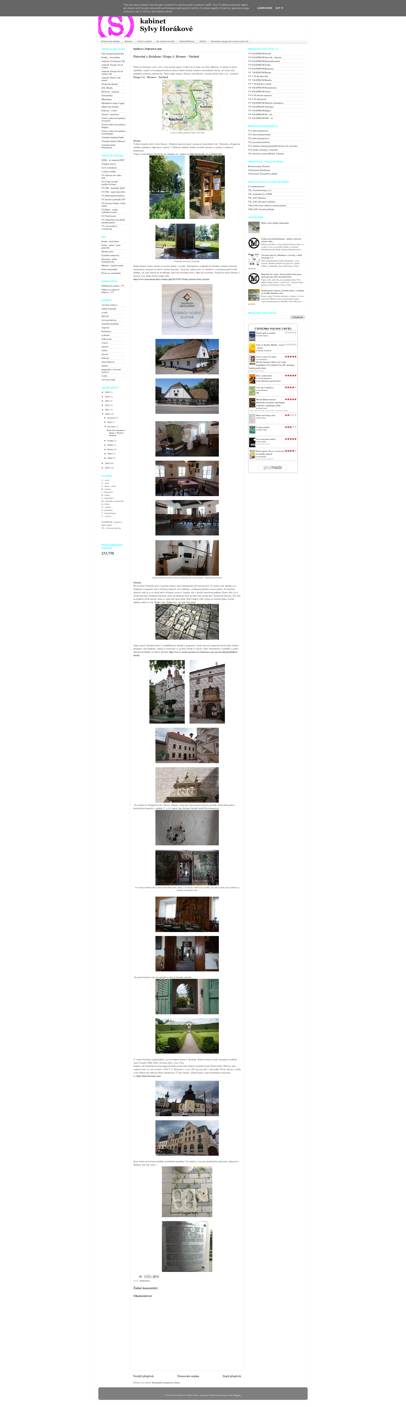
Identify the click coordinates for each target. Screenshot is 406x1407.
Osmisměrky (107, 95)
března (111, 449)
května (111, 440)
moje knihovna (108, 361)
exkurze (105, 346)
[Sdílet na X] (151, 1276)
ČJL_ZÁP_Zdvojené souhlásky (261, 201)
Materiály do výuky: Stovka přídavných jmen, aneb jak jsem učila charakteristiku (281, 275)
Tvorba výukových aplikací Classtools (113, 119)
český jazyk (107, 339)
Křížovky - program (110, 91)
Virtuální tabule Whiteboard (108, 146)
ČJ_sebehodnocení (256, 186)
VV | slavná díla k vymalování (109, 227)
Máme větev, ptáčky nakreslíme (275, 222)
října (110, 422)
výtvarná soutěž (108, 379)
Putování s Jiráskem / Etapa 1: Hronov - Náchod (116, 433)
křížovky (105, 358)
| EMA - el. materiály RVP (113, 160)
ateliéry (105, 365)
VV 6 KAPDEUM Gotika (259, 64)
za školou (106, 335)
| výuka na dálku (109, 171)
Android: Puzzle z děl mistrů (111, 79)
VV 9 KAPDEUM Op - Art (260, 114)
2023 (107, 400)
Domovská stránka (110, 41)
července (112, 426)
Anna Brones (262, 456)
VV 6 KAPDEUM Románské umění (264, 61)
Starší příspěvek (232, 1376)
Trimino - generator (110, 114)
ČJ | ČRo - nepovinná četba (113, 191)
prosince (111, 417)
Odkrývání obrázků (110, 106)
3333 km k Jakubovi (265, 387)
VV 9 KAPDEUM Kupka (259, 110)
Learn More (264, 8)
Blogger (237, 1395)
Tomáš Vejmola (263, 335)
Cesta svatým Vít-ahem (266, 356)
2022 (107, 405)
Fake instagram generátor (113, 53)
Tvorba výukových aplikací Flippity (113, 125)
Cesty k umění (144, 41)
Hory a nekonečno (264, 375)
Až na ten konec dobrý (266, 439)
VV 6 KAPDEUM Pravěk (259, 53)
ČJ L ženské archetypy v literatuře (263, 149)
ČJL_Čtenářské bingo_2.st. (260, 190)
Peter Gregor (262, 418)
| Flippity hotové (109, 163)
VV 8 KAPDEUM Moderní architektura (265, 102)
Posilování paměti (109, 269)
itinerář (105, 354)
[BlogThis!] (148, 1276)
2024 (107, 396)
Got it (279, 8)
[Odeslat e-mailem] (145, 1276)
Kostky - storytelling (111, 57)
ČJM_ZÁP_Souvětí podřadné (261, 209)
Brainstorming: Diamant (259, 166)
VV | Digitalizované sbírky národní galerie (113, 221)
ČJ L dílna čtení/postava (258, 138)
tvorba (104, 375)
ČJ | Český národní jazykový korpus (110, 183)
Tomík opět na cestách (265, 332)
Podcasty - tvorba (109, 110)
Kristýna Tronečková (264, 350)
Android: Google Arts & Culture (112, 66)
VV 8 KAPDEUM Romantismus (262, 87)
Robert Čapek (262, 430)
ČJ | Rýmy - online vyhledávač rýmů (110, 211)
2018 (107, 467)
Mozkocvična (107, 251)
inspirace (105, 327)
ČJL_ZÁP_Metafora (257, 197)
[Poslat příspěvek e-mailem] (140, 1276)
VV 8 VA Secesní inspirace (260, 95)
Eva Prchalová (262, 359)
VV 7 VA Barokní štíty (258, 76)
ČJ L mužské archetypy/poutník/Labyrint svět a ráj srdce (273, 145)
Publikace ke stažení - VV (113, 285)
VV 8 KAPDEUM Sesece (259, 91)
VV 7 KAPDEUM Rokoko (260, 80)
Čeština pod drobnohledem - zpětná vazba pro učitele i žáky (281, 240)
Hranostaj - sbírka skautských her (109, 260)
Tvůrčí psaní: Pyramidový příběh (262, 173)
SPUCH (105, 316)
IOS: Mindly (107, 87)
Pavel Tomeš (262, 442)
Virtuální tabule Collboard (113, 141)
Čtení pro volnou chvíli (273, 329)
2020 (107, 413)
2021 (107, 409)
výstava (105, 342)
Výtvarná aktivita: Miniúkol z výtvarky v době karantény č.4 (281, 256)
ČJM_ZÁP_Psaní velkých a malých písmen (267, 205)
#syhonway (145, 1280)
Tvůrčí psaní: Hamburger (259, 170)
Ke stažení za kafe (165, 41)
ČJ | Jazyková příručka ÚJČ (113, 199)
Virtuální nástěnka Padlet (113, 137)
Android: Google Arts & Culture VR (112, 72)
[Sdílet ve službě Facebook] (154, 1276)
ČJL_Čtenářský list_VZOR (260, 194)
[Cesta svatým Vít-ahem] (253, 364)
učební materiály (109, 308)
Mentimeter (107, 99)
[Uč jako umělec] (253, 432)
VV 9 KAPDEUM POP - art (260, 118)
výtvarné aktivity (109, 320)
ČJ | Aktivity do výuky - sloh (112, 176)
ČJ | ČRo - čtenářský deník (113, 188)
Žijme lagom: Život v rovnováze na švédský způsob (270, 452)
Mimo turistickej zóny (265, 415)
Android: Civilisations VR (113, 61)
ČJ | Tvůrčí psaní (109, 215)
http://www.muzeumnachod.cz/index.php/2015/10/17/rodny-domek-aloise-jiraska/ (171, 279)
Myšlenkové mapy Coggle (113, 103)
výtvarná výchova (109, 304)
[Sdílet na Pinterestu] (157, 1276)
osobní (104, 350)
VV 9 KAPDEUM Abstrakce (261, 106)
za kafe (105, 312)
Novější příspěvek (143, 1376)
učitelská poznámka (110, 323)
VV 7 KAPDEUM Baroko (259, 72)
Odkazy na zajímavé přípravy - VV (110, 291)
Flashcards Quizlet (110, 84)
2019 (107, 463)
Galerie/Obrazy (186, 41)
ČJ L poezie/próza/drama (259, 142)
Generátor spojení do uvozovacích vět (229, 41)
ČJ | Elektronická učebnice (113, 195)
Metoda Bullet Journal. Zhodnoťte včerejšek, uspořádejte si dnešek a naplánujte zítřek (270, 402)
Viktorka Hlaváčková (264, 378)
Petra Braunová (263, 390)
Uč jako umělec (263, 427)
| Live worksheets (109, 167)
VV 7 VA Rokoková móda (259, 83)
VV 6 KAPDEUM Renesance (261, 68)
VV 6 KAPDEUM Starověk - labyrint (264, 57)
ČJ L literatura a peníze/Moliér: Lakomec (266, 153)
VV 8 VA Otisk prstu (257, 99)
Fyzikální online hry (110, 255)
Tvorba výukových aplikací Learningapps (113, 132)
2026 (107, 392)
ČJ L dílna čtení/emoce (258, 130)
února (110, 453)
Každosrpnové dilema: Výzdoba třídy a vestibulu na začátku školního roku (282, 291)
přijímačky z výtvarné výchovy (111, 370)
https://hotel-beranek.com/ (148, 1075)
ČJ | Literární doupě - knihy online (114, 204)
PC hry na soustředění (111, 273)
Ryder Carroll (262, 408)
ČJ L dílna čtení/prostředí (259, 134)
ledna (110, 457)
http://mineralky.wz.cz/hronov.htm (206, 153)
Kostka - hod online (110, 241)
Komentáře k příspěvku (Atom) (166, 1382)
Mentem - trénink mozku (112, 265)
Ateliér (202, 41)
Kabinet (128, 41)
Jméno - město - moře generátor (111, 246)
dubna (110, 444)
